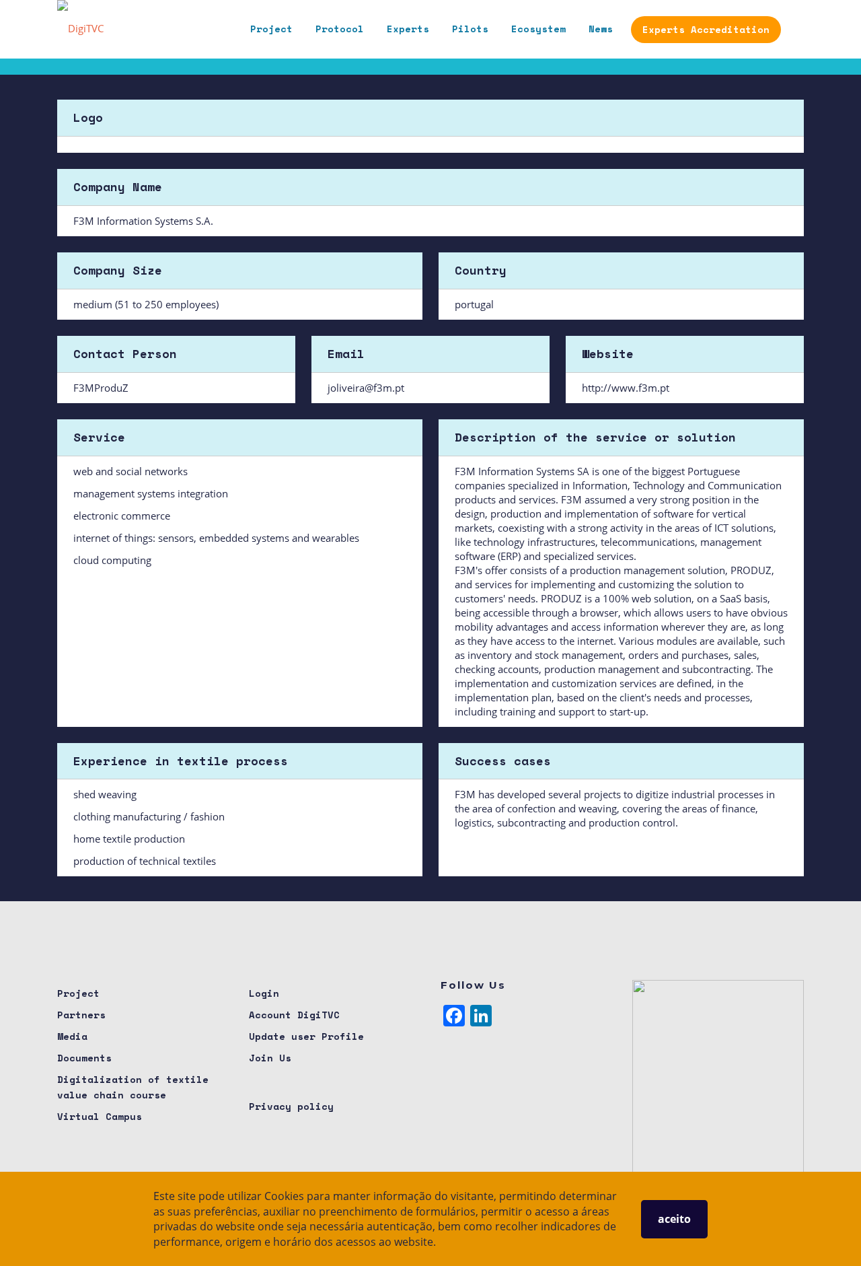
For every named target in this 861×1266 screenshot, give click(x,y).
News (601, 29)
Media (72, 1036)
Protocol (339, 29)
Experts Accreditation (706, 29)
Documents (84, 1058)
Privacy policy (291, 1106)
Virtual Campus (99, 1116)
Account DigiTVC (294, 1015)
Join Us (270, 1058)
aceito (674, 1218)
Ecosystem (538, 29)
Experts (408, 29)
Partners (81, 1015)
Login (264, 993)
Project (271, 29)
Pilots (470, 29)
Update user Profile (306, 1036)
